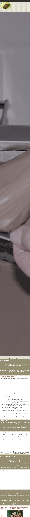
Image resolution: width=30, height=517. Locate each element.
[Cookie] (2, 515)
